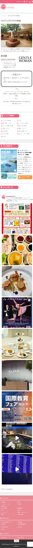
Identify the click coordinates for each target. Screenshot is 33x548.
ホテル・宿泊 (5, 133)
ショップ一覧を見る (7, 120)
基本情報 (3, 502)
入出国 (19, 504)
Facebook (20, 527)
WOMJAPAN (21, 537)
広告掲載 (20, 522)
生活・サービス (6, 128)
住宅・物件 (5, 131)
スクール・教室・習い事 (8, 125)
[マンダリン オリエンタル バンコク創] (17, 344)
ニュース (3, 16)
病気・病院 (20, 514)
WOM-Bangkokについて (6, 522)
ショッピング (4, 512)
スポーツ (5, 136)
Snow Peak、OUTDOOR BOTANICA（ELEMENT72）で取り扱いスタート (17, 102)
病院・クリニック (22, 128)
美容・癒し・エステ (7, 123)
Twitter (2, 529)
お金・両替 (4, 508)
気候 (19, 502)
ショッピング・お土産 (23, 123)
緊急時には (4, 506)
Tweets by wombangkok (7, 489)
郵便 (2, 514)
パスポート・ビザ (5, 504)
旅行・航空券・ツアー (23, 131)
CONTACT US (19, 1)
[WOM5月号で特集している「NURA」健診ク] (17, 375)
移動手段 (20, 508)
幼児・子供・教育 (22, 125)
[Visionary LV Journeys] (17, 438)
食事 (19, 510)
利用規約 (3, 524)
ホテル (2, 510)
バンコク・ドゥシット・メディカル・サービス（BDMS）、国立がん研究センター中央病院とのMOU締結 (16, 93)
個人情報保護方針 (22, 524)
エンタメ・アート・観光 (24, 133)
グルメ (20, 120)
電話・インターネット (23, 512)
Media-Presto (4, 537)
